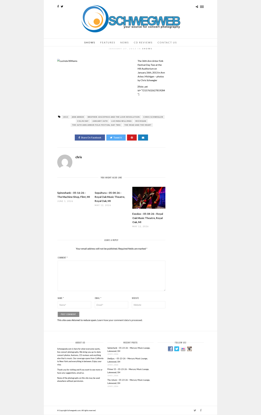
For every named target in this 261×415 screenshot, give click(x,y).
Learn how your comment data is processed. (119, 320)
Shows (89, 42)
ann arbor (78, 117)
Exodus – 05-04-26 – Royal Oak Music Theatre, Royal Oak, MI (147, 218)
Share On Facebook (91, 137)
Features (107, 42)
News (124, 42)
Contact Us (167, 42)
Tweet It (117, 137)
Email (98, 298)
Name (61, 298)
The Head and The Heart (137, 125)
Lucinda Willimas (121, 121)
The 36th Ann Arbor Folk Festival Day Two (96, 125)
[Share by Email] (143, 138)
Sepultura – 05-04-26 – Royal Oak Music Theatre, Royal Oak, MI (110, 197)
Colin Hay (83, 121)
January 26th (100, 121)
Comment (63, 257)
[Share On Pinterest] (132, 138)
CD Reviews (143, 42)
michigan (140, 121)
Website (135, 298)
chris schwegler (153, 117)
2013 (65, 117)
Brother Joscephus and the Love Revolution (114, 117)
